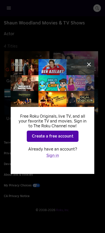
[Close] (89, 64)
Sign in (52, 156)
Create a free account (52, 136)
